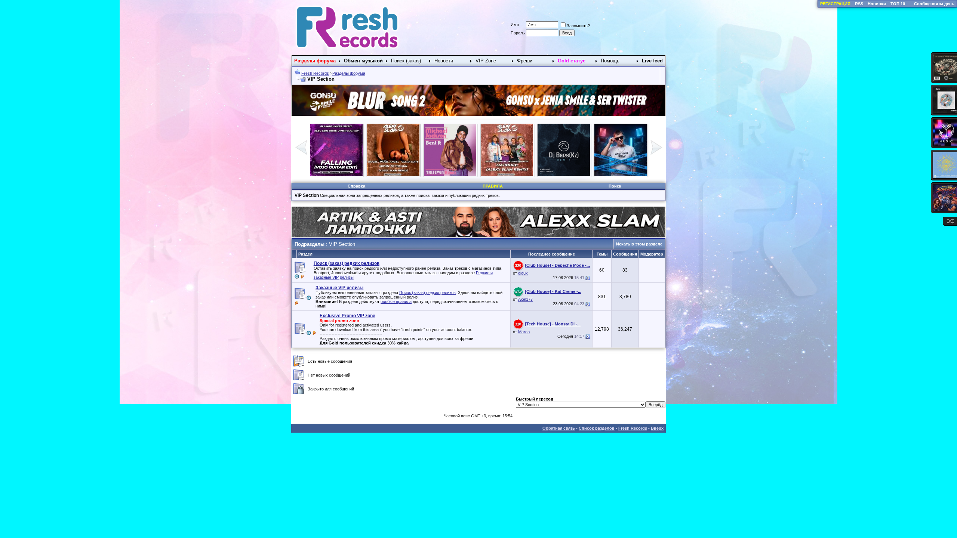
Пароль (518, 33)
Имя (515, 24)
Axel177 (525, 299)
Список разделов (597, 428)
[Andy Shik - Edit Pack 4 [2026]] (620, 174)
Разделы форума (348, 73)
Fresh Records (315, 73)
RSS (859, 3)
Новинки (877, 3)
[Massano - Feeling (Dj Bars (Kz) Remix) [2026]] (564, 174)
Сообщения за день (934, 3)
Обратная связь (558, 428)
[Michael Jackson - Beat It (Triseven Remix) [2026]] (450, 174)
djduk (523, 273)
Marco (524, 332)
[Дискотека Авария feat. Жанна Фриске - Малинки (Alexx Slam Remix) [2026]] (507, 174)
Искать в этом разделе (639, 244)
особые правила (396, 301)
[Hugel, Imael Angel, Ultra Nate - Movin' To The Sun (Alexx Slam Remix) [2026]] (393, 174)
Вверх (657, 428)
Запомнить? (578, 26)
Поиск (615, 186)
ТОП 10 (897, 3)
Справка (356, 186)
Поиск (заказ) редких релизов (427, 292)
